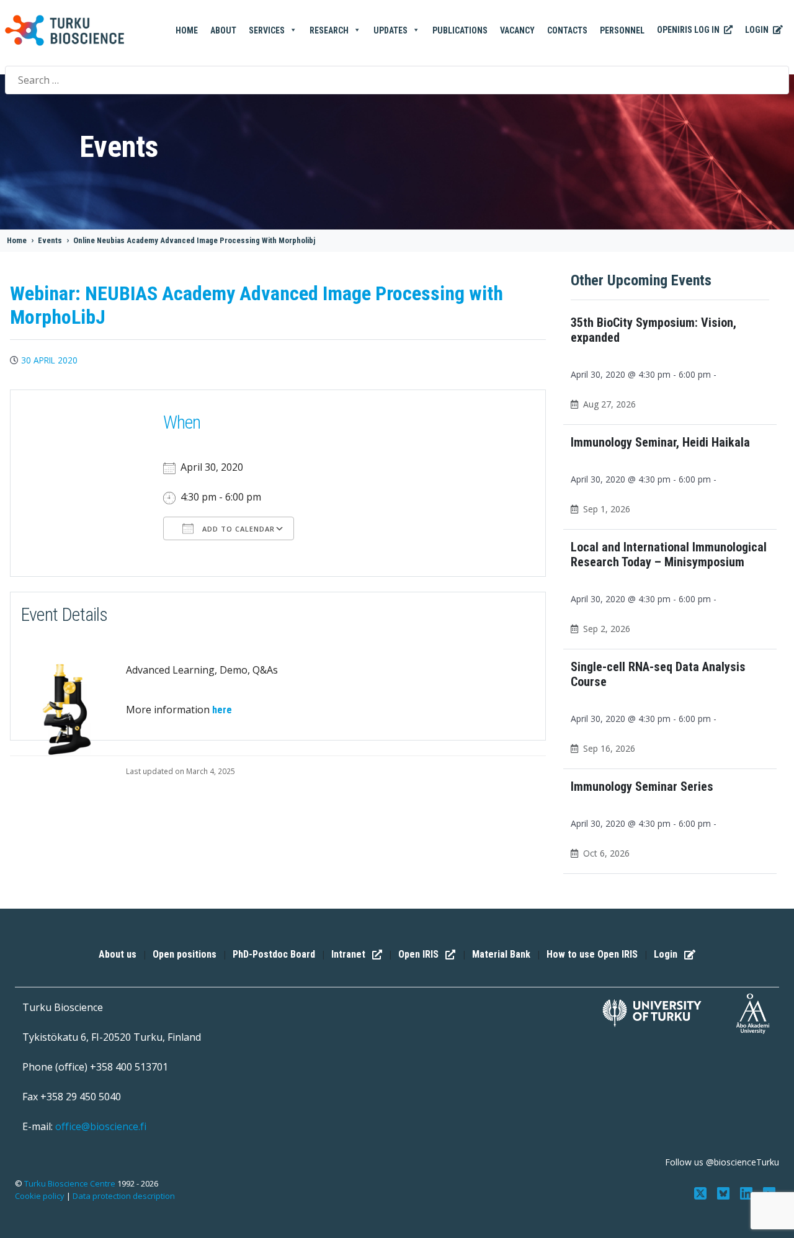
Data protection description (124, 1195)
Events (50, 240)
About (223, 30)
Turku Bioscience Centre (70, 1183)
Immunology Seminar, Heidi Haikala (660, 442)
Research (329, 30)
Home (187, 30)
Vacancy (517, 30)
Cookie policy (40, 1195)
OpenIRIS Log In (689, 30)
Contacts (567, 30)
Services (267, 30)
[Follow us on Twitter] (701, 1192)
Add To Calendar (237, 528)
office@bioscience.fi (100, 1126)
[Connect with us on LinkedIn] (747, 1192)
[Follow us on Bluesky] (724, 1192)
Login (757, 30)
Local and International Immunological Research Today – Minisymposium (669, 554)
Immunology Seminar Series (642, 786)
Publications (460, 30)
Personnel (622, 30)
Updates (390, 30)
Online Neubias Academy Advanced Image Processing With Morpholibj (194, 240)
